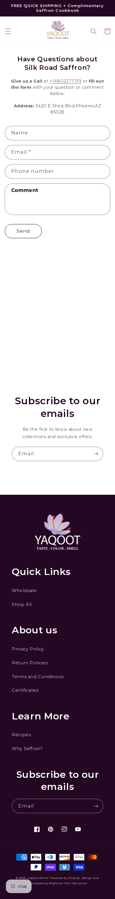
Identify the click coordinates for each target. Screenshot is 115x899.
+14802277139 (66, 81)
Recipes (21, 734)
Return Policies (29, 662)
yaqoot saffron (38, 878)
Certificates (25, 690)
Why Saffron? (27, 748)
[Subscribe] (96, 454)
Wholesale (24, 590)
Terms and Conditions (38, 676)
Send (23, 231)
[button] (7, 31)
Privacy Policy (28, 649)
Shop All (22, 604)
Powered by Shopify (65, 878)
